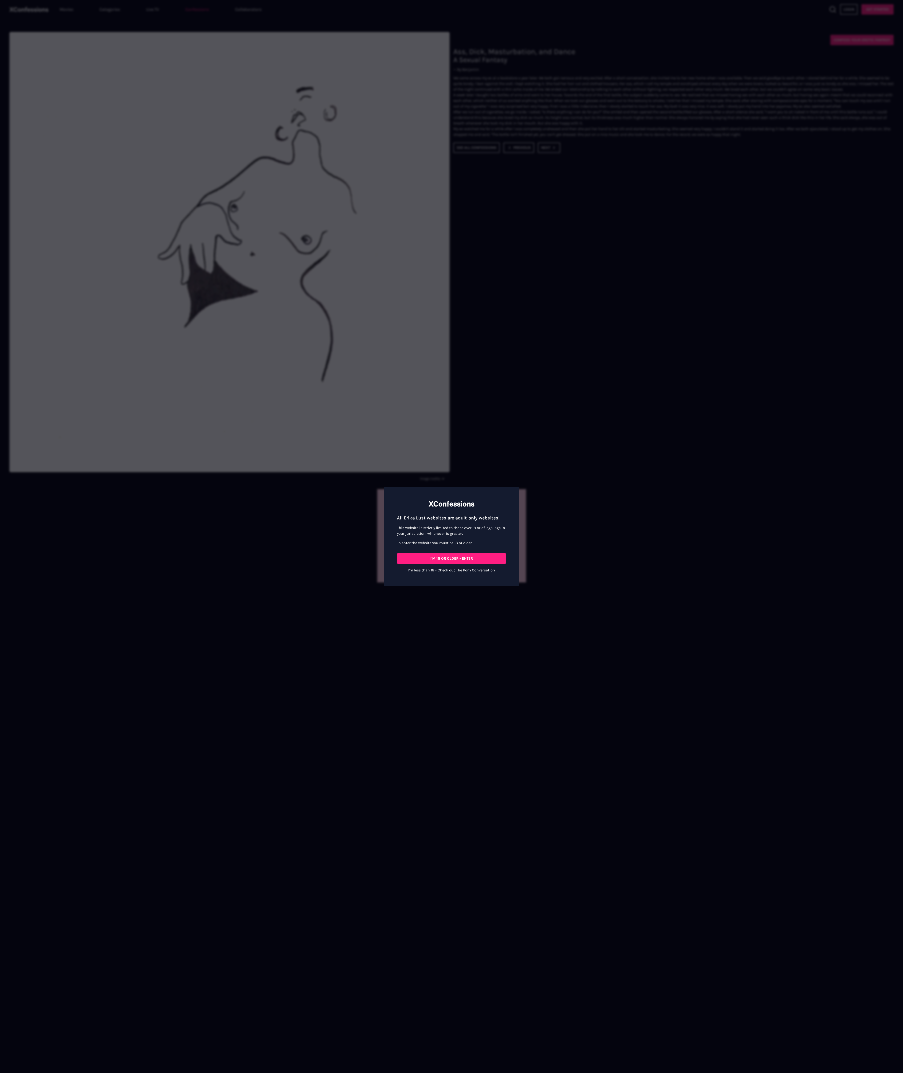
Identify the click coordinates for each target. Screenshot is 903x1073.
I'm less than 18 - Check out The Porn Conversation (451, 570)
